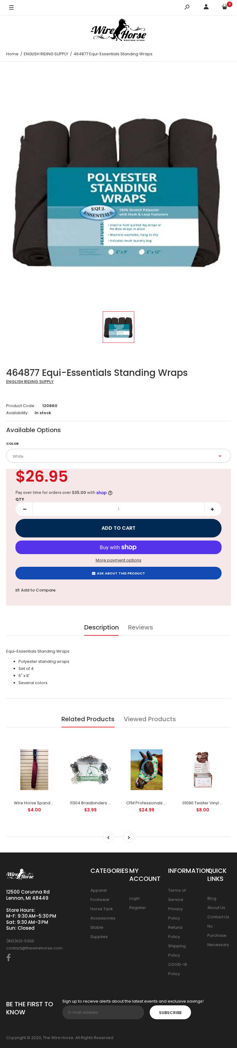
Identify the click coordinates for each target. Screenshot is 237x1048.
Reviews (140, 627)
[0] (225, 8)
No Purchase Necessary (218, 935)
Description (101, 627)
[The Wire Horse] (118, 31)
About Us (216, 908)
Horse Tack (101, 909)
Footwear (100, 900)
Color (12, 443)
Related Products (87, 719)
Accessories (102, 918)
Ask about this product (121, 573)
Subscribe (170, 1013)
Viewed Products (150, 719)
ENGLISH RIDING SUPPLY (30, 382)
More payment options (118, 560)
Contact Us (218, 917)
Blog (211, 898)
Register (137, 908)
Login (134, 898)
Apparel (98, 890)
